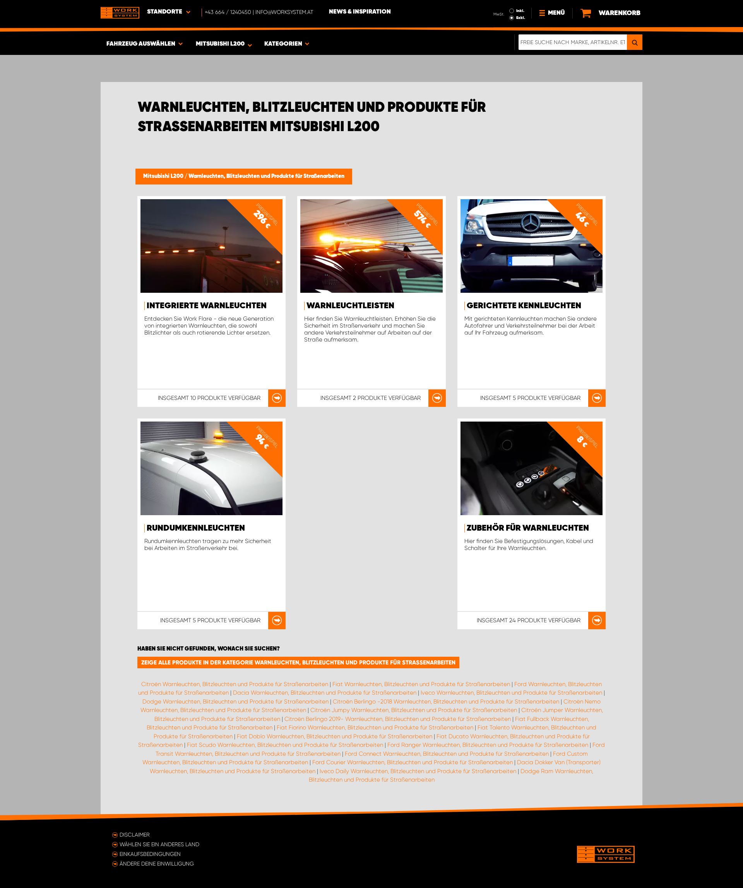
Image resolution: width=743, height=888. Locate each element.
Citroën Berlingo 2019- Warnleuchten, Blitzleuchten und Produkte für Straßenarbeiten (397, 719)
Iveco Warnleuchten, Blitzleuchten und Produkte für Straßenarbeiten (511, 692)
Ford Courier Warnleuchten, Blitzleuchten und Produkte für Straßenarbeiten (412, 762)
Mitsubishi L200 (164, 176)
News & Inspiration (360, 12)
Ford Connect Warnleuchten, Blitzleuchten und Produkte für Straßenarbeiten (447, 753)
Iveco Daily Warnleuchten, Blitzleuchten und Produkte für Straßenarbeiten (418, 771)
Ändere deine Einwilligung (157, 864)
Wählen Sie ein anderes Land (159, 844)
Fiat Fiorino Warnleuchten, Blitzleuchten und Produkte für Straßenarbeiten (375, 727)
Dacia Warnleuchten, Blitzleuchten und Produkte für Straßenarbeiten (324, 692)
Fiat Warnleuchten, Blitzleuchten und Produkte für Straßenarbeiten (421, 684)
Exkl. (520, 18)
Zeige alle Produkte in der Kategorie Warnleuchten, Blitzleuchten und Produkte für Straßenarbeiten (298, 662)
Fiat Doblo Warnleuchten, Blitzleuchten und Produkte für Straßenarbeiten (334, 736)
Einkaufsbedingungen (150, 854)
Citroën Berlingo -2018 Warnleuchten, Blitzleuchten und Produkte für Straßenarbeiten (446, 701)
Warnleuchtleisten (350, 306)
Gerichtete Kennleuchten (524, 306)
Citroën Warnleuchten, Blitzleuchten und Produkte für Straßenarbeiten (234, 684)
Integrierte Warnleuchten (207, 306)
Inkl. (520, 11)
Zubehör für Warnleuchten (528, 528)
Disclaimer (135, 835)
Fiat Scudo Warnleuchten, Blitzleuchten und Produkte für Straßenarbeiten (285, 744)
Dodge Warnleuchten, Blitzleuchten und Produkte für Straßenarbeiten (235, 701)
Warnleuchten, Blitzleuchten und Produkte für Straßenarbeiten (266, 176)
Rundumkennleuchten (196, 528)
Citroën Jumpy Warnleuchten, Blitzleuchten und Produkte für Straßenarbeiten (413, 710)
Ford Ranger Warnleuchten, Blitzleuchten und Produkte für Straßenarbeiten (487, 744)
